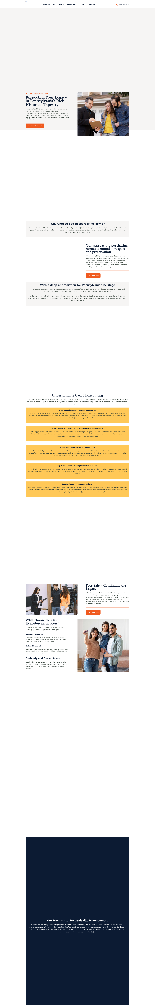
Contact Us (91, 4)
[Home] (30, 4)
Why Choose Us (58, 4)
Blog (83, 4)
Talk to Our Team (33, 126)
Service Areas (71, 4)
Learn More (91, 275)
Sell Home (46, 4)
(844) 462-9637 (124, 4)
